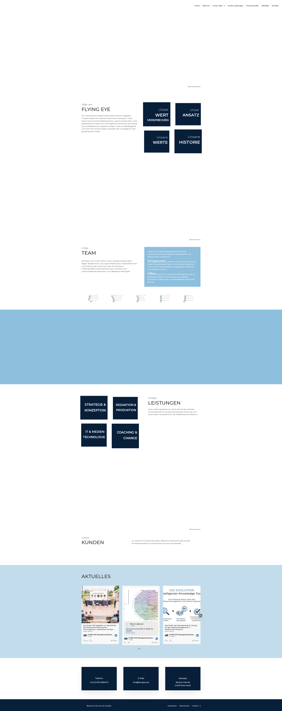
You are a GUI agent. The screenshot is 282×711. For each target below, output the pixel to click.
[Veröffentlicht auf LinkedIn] (116, 638)
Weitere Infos (141, 355)
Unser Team (218, 6)
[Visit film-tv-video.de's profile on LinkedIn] (87, 625)
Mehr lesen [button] (89, 633)
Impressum (172, 706)
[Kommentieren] (87, 642)
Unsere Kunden (252, 6)
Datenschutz (184, 706)
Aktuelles (265, 6)
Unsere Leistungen (235, 6)
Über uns (206, 6)
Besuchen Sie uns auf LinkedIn (99, 706)
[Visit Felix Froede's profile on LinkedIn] (168, 591)
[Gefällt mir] (84, 642)
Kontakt (275, 6)
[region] (141, 48)
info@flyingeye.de (141, 682)
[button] (81, 615)
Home (197, 6)
